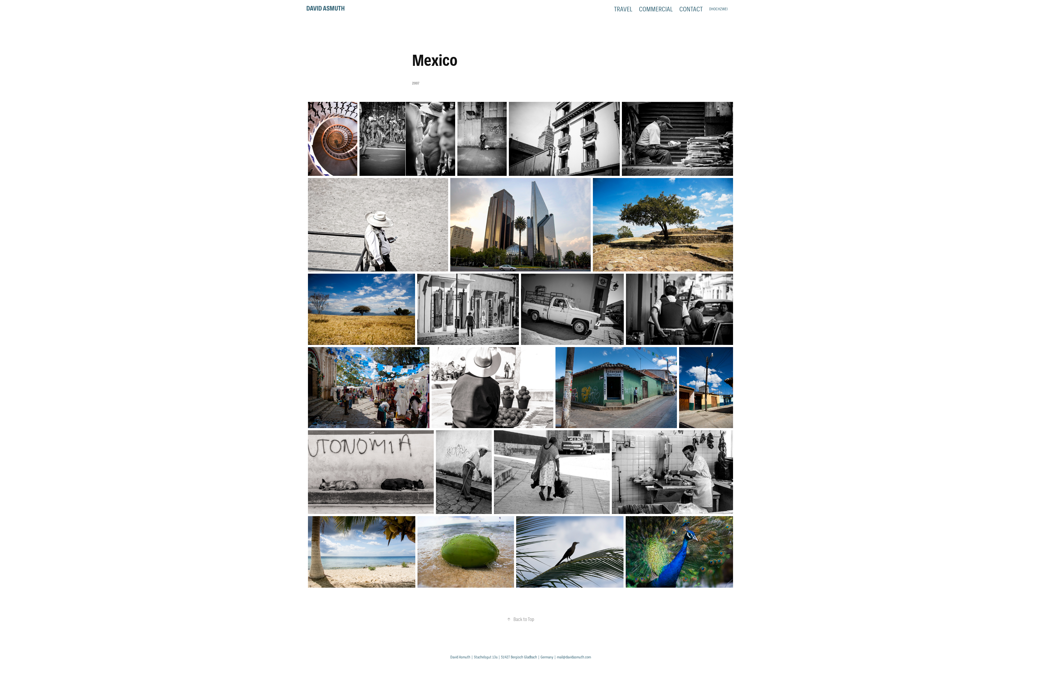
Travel (623, 9)
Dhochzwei (718, 9)
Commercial (656, 9)
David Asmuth (325, 8)
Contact (691, 9)
